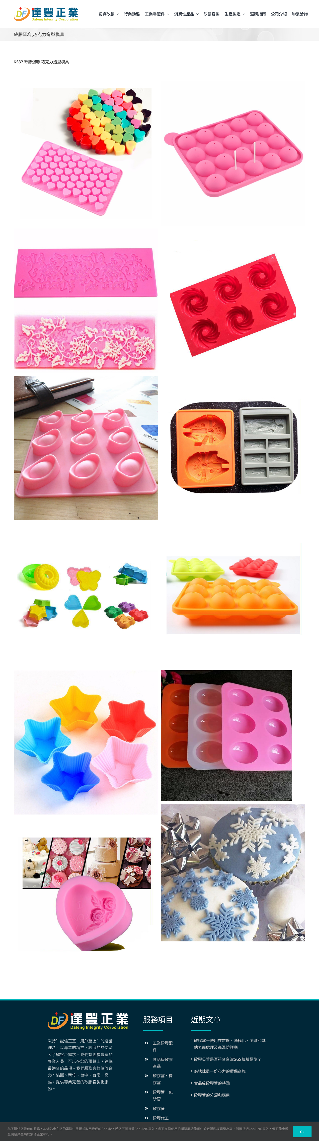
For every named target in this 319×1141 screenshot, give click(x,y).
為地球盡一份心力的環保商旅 (220, 1071)
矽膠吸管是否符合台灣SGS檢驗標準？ (227, 1059)
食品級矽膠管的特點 (212, 1083)
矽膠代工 (161, 1118)
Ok (302, 1131)
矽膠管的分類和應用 (212, 1095)
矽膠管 (159, 1108)
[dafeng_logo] (46, 9)
